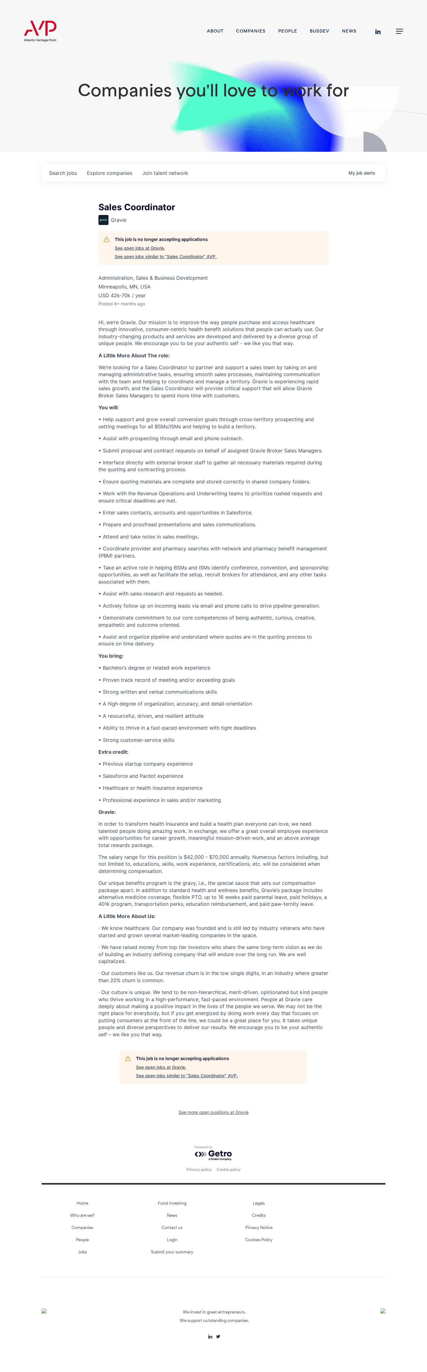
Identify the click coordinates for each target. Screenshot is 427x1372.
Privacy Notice (259, 1228)
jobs (63, 173)
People (82, 1240)
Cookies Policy (259, 1240)
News (172, 1216)
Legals (259, 1204)
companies (109, 173)
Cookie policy (229, 1169)
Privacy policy (199, 1169)
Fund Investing (172, 1204)
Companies (82, 1228)
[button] (400, 31)
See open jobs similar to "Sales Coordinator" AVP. (166, 256)
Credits (259, 1216)
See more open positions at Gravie (213, 1112)
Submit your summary (172, 1252)
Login (172, 1240)
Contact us (172, 1228)
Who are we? (82, 1216)
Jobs (82, 1252)
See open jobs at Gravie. (140, 248)
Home (82, 1204)
